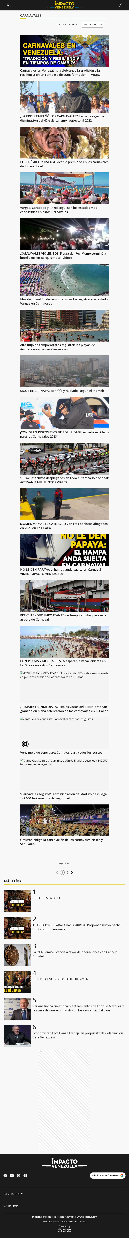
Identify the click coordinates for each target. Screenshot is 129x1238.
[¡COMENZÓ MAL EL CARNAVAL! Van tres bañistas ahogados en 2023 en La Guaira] (64, 504)
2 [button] (67, 872)
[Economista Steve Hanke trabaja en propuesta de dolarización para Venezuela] (17, 1036)
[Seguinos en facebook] (25, 1176)
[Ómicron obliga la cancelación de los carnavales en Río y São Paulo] (64, 820)
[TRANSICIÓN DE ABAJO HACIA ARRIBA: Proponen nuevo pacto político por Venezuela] (17, 928)
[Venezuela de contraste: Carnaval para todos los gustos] (64, 733)
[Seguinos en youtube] (12, 1176)
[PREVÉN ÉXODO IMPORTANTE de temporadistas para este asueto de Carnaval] (64, 596)
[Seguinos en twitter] (5, 1176)
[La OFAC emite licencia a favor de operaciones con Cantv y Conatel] (17, 955)
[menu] (7, 5)
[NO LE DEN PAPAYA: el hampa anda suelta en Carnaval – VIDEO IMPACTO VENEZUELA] (64, 550)
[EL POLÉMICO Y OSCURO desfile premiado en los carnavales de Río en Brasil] (64, 143)
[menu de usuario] (121, 5)
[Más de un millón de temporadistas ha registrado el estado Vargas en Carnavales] (64, 280)
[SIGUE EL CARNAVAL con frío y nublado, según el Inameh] (64, 371)
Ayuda (83, 1221)
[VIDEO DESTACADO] (17, 901)
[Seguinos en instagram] (18, 1176)
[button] (57, 872)
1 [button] (62, 872)
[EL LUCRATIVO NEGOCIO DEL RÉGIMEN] (17, 982)
